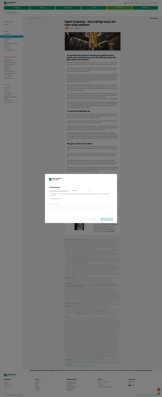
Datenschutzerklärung (98, 193)
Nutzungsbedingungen (61, 193)
